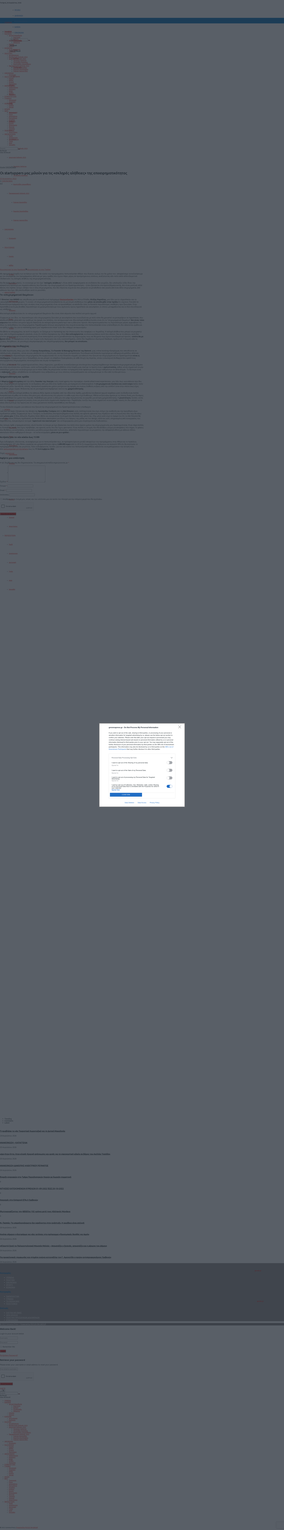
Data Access (142, 802)
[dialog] (142, 765)
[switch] (169, 762)
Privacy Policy (154, 802)
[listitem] (142, 758)
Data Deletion (129, 802)
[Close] (180, 728)
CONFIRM (126, 794)
